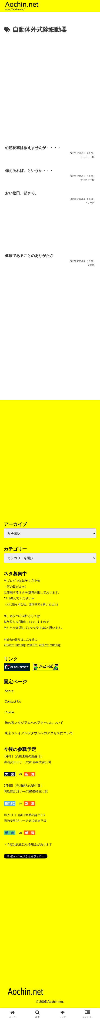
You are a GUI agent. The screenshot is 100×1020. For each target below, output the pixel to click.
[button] (90, 709)
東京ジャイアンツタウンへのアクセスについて (39, 733)
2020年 (9, 645)
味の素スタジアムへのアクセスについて (34, 722)
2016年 (55, 645)
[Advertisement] (50, 87)
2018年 (32, 645)
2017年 (44, 645)
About (9, 691)
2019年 (20, 645)
